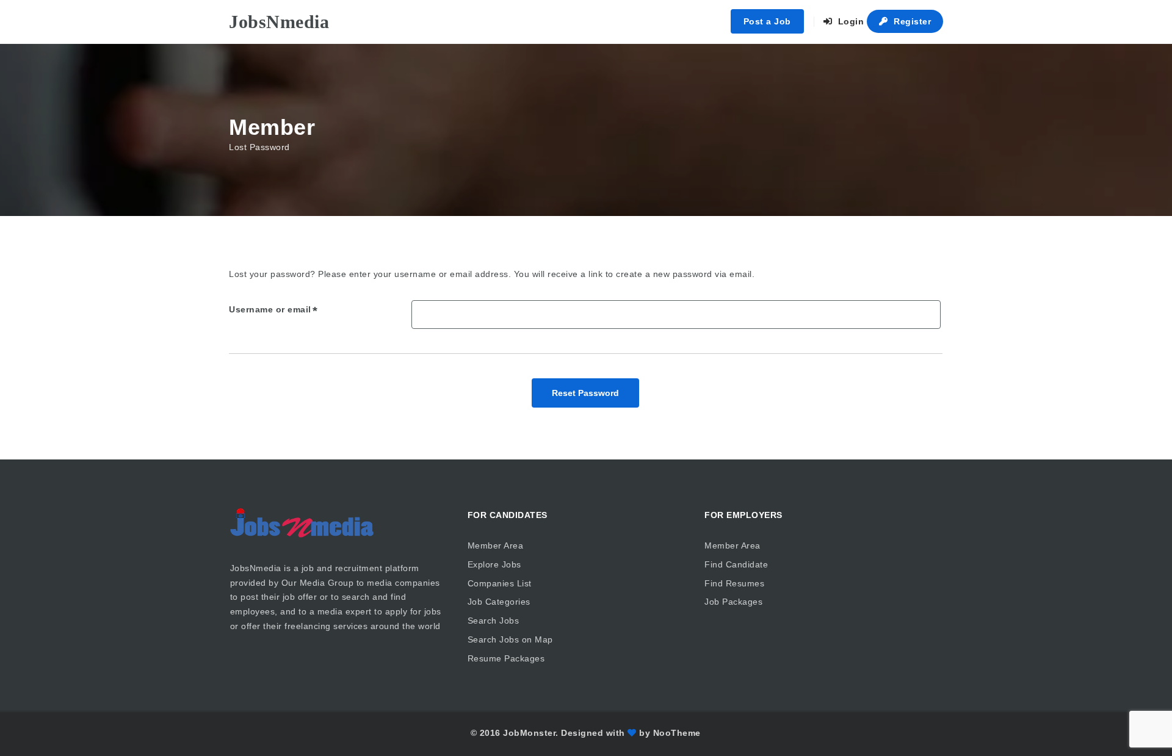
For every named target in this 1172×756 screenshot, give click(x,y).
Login (849, 21)
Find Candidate (736, 564)
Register (911, 21)
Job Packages (733, 602)
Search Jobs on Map (510, 639)
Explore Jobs (494, 564)
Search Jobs (493, 620)
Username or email (270, 309)
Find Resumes (734, 583)
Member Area (496, 545)
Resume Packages (506, 658)
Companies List (500, 583)
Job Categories (499, 602)
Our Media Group (317, 583)
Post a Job (767, 21)
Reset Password (585, 393)
